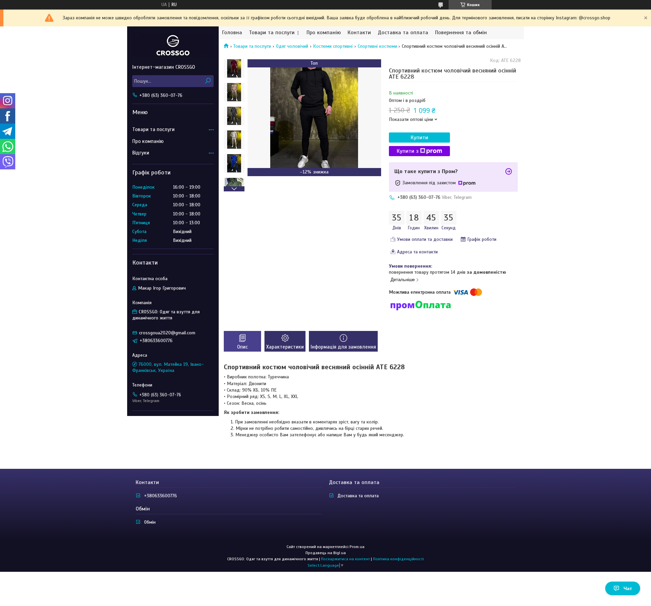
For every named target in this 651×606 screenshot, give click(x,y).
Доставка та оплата (403, 32)
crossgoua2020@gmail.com (167, 333)
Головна (232, 32)
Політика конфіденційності (398, 559)
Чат (628, 588)
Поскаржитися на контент (345, 559)
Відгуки (140, 153)
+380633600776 (160, 496)
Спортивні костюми (377, 46)
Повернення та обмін (461, 32)
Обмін (150, 522)
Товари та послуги (272, 32)
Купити (419, 137)
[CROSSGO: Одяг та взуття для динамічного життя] (173, 45)
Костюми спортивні (333, 46)
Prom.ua (357, 546)
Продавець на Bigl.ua (325, 552)
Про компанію (324, 32)
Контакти (359, 32)
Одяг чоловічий (292, 46)
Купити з (407, 151)
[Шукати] (208, 81)
